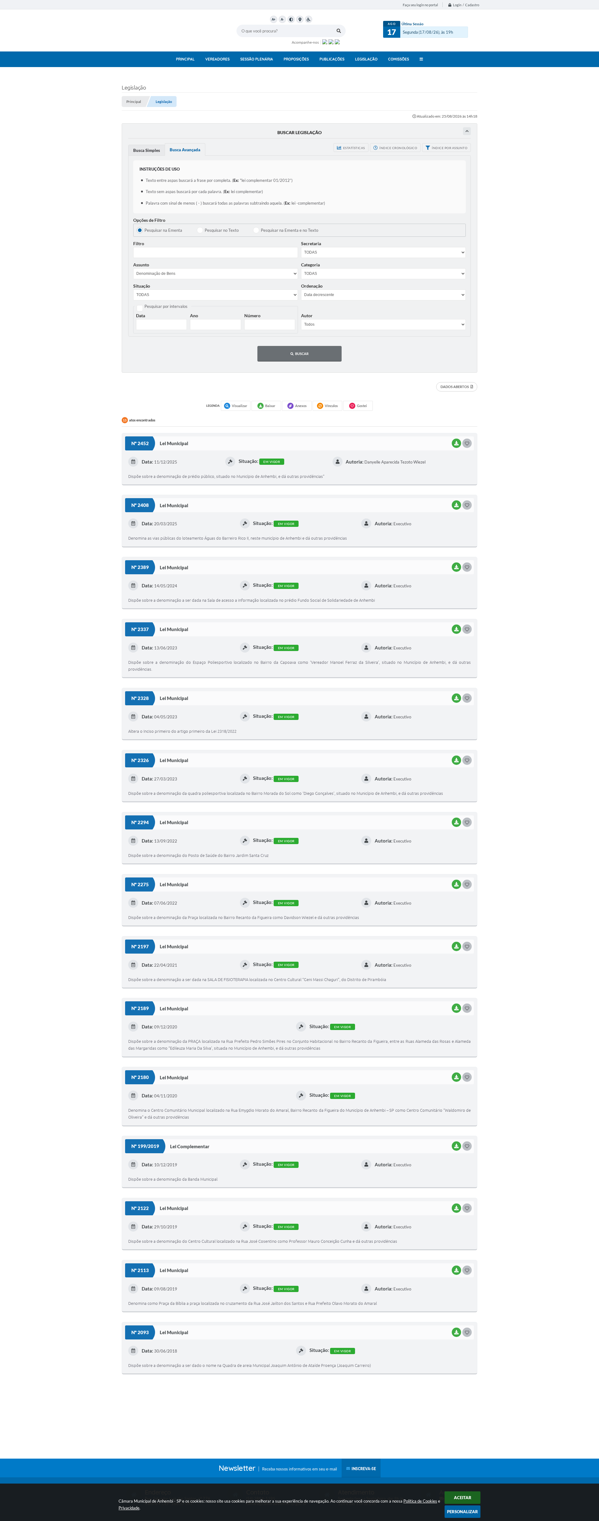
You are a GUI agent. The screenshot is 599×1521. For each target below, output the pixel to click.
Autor (307, 315)
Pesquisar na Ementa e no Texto (289, 230)
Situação (141, 286)
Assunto (141, 264)
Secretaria (311, 243)
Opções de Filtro (149, 220)
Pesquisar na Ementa (163, 230)
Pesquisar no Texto (222, 230)
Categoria (310, 264)
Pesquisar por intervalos (165, 306)
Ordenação (312, 286)
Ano (194, 315)
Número (252, 315)
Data (140, 315)
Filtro (138, 243)
